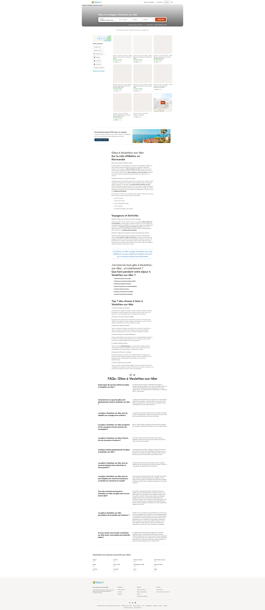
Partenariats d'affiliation (142, 596)
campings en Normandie (120, 191)
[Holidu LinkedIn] (132, 602)
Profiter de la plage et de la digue (122, 278)
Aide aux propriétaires (142, 591)
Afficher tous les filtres (99, 71)
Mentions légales (136, 605)
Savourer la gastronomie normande (123, 294)
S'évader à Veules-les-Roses (121, 289)
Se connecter (159, 2)
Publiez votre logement (149, 2)
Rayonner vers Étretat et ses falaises (123, 291)
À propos (120, 591)
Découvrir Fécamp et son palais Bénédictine (125, 286)
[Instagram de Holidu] (129, 602)
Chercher (160, 19)
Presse (138, 594)
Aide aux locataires (141, 589)
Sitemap (165, 605)
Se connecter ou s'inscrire (102, 139)
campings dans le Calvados (129, 230)
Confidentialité (148, 605)
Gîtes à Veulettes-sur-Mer (161, 24)
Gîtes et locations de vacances (135, 24)
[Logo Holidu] (98, 2)
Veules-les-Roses (125, 346)
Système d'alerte (137, 607)
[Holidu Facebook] (135, 602)
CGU (143, 605)
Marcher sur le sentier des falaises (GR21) (125, 281)
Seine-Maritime (149, 24)
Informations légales (128, 607)
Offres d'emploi (121, 589)
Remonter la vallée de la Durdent (122, 283)
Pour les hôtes (159, 589)
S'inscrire (167, 2)
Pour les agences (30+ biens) (162, 591)
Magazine (120, 594)
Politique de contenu (157, 605)
